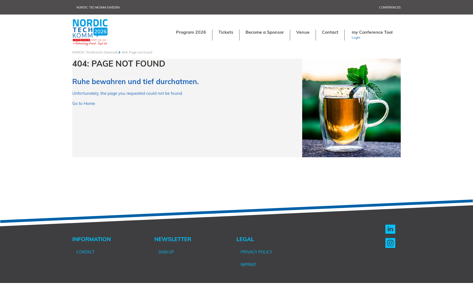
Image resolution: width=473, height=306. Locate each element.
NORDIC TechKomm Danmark (95, 52)
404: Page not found (137, 52)
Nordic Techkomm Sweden (98, 7)
